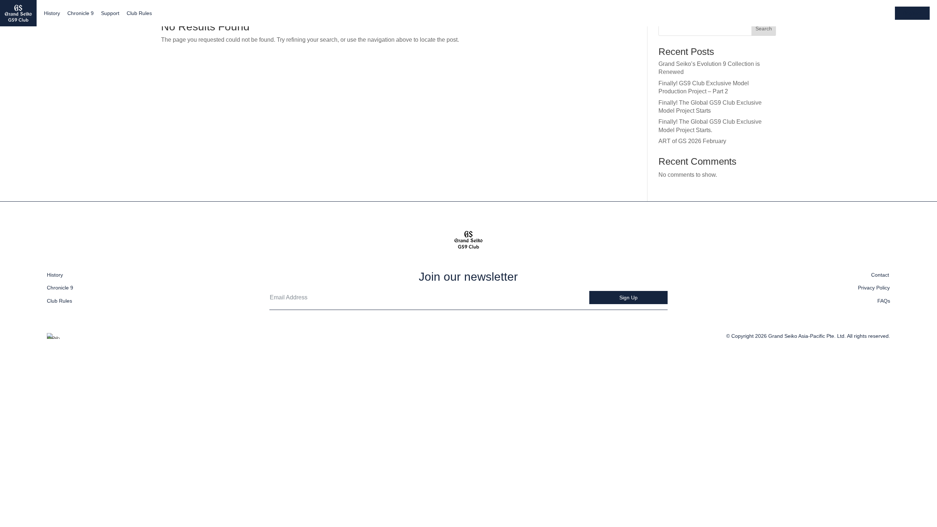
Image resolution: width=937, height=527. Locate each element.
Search (763, 28)
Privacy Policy (874, 288)
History (52, 13)
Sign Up (628, 297)
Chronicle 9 (80, 13)
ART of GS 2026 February (692, 141)
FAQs (883, 301)
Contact (880, 275)
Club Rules (139, 13)
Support (110, 13)
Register (912, 13)
